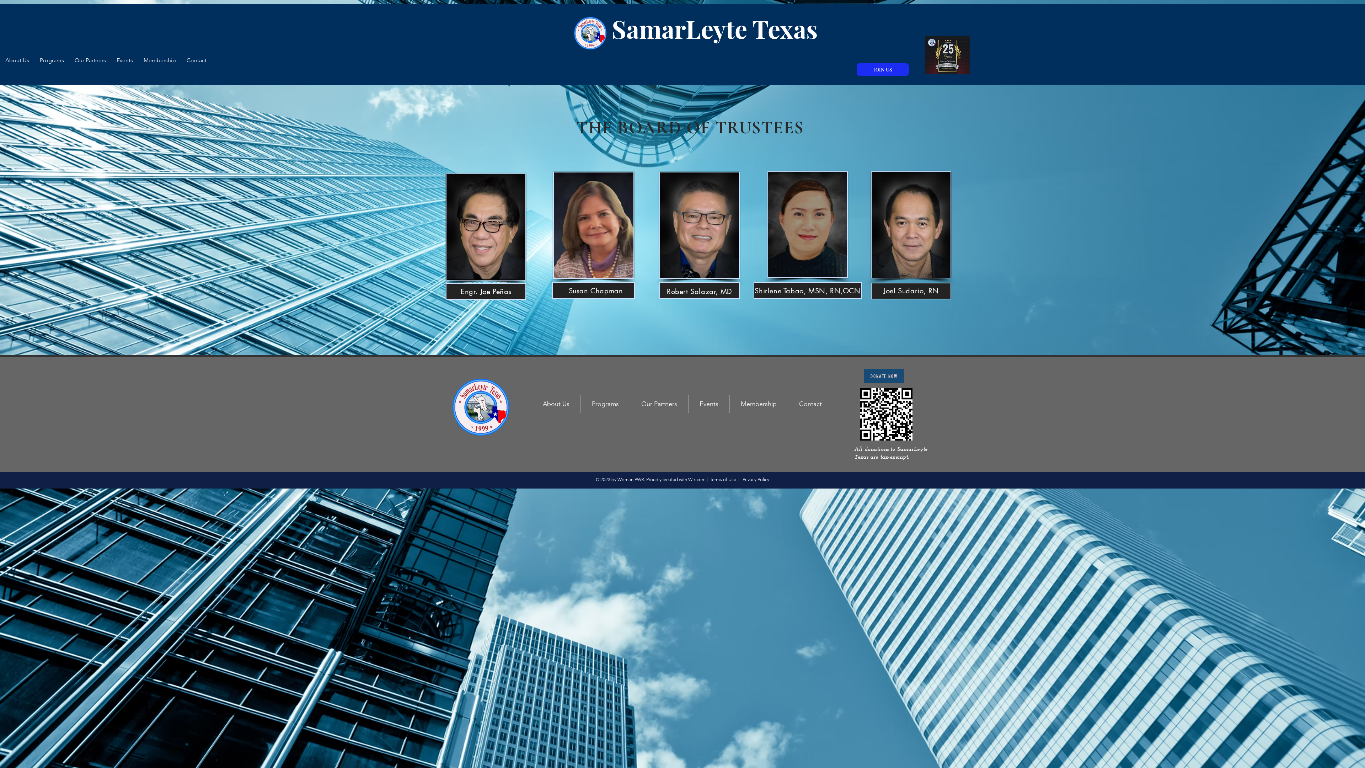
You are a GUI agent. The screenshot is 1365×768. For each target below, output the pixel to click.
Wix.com (697, 479)
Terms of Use (723, 479)
